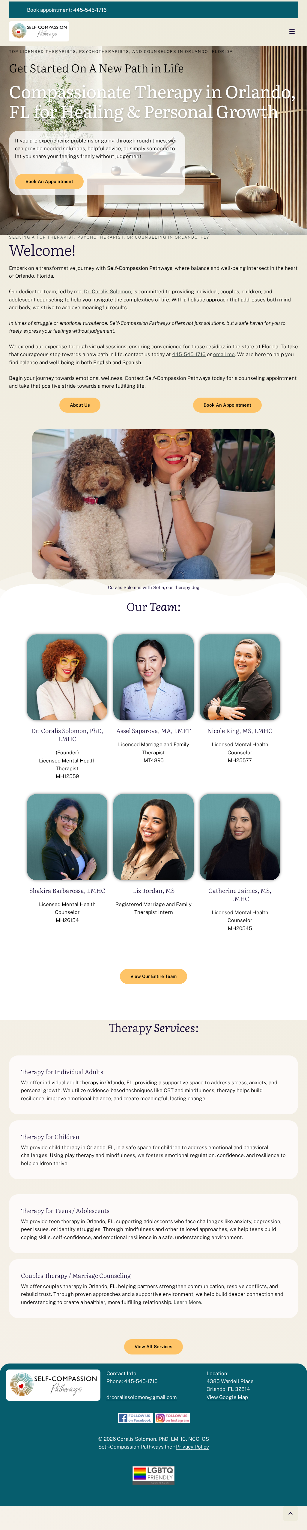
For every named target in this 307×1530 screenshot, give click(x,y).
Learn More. (188, 1302)
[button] (290, 1513)
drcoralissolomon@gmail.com (141, 1397)
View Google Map (227, 1397)
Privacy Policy (192, 1447)
